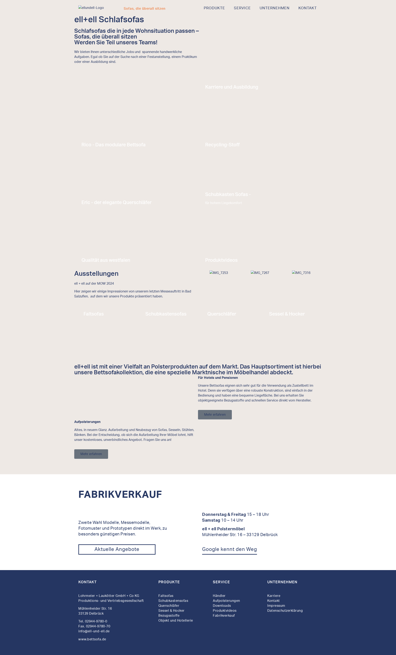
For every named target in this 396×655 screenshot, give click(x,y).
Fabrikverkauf (224, 615)
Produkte (214, 8)
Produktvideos (225, 610)
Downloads (222, 605)
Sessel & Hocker (171, 610)
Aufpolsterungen (226, 600)
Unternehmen (275, 8)
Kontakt (307, 8)
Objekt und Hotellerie (175, 620)
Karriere (273, 595)
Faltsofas (165, 595)
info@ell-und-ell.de (94, 631)
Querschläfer (168, 605)
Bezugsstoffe (168, 615)
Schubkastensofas (173, 600)
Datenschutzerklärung (285, 610)
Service (242, 8)
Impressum (276, 605)
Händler (219, 595)
